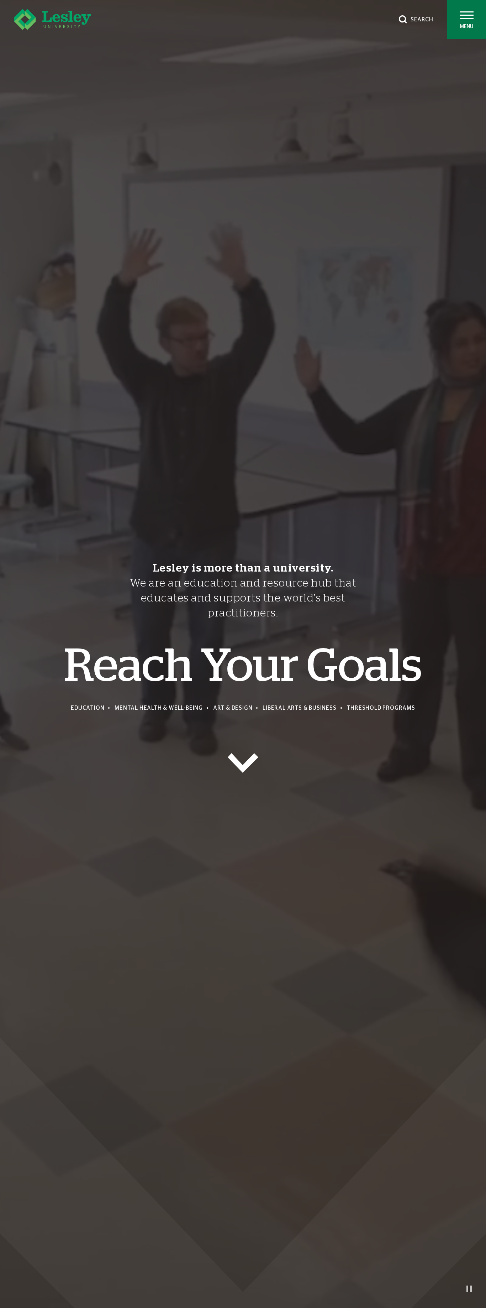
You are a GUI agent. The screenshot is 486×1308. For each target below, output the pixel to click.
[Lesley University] (52, 19)
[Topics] (243, 763)
